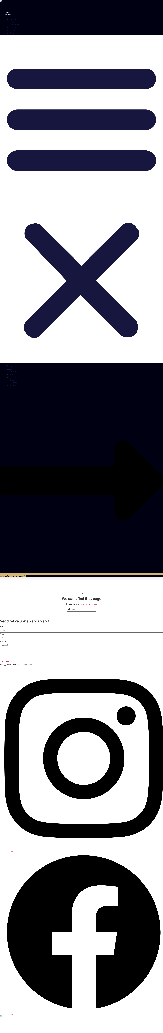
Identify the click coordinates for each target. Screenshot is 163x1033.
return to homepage (88, 604)
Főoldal (7, 12)
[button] (81, 199)
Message (3, 641)
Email (2, 634)
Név (1, 627)
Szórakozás (15, 33)
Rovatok (8, 15)
